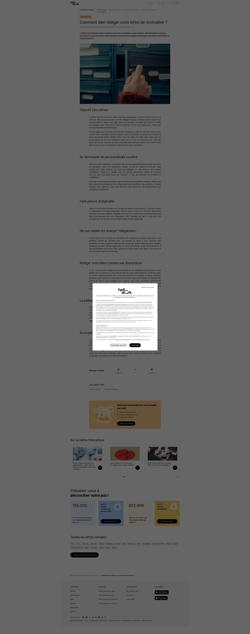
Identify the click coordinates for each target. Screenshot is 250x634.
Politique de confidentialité (122, 339)
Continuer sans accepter (147, 287)
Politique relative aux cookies (141, 339)
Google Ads (129, 328)
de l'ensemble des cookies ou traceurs (116, 304)
